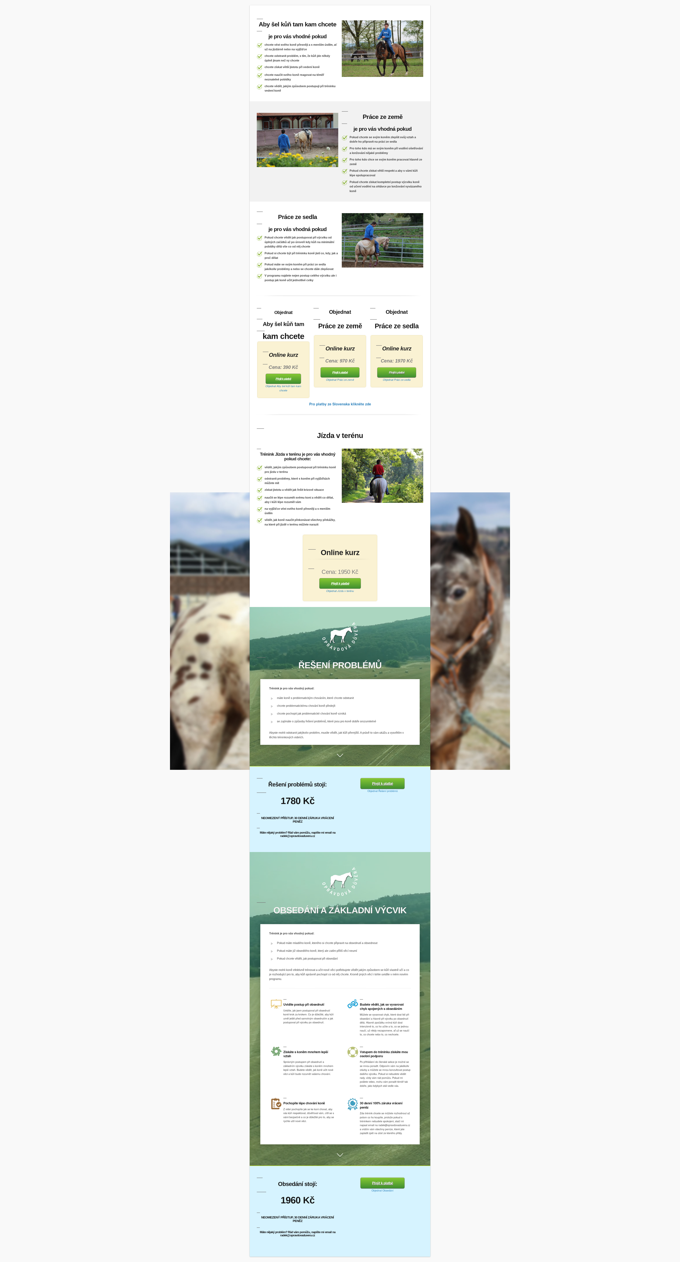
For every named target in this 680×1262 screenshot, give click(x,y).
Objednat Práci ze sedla (396, 379)
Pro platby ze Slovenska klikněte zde (340, 403)
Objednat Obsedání (382, 1190)
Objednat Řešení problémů (382, 791)
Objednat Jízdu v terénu (340, 591)
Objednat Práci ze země (340, 379)
